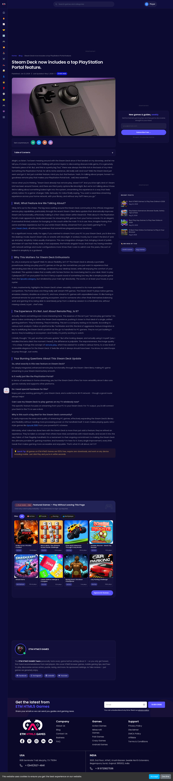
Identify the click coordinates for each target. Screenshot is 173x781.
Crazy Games (99, 740)
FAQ (58, 741)
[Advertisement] (90, 32)
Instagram (37, 676)
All (22, 516)
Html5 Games (127, 250)
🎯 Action (31, 516)
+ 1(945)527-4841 (35, 765)
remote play (51, 345)
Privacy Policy (135, 725)
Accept (154, 776)
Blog (20, 56)
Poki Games (98, 736)
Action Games (99, 725)
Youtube (64, 676)
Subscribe (156, 704)
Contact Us (61, 733)
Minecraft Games (97, 731)
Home (14, 56)
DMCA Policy (134, 733)
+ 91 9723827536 (104, 768)
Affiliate (132, 737)
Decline (165, 776)
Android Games (100, 744)
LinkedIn (51, 676)
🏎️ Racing (54, 516)
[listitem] (143, 203)
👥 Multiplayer (68, 516)
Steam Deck (21, 228)
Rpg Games (140, 250)
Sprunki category (28, 279)
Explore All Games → (102, 593)
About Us (60, 725)
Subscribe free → (143, 132)
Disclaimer (133, 729)
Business (60, 737)
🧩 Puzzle (42, 516)
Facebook (22, 676)
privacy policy (143, 710)
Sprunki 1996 (32, 425)
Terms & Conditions (138, 741)
